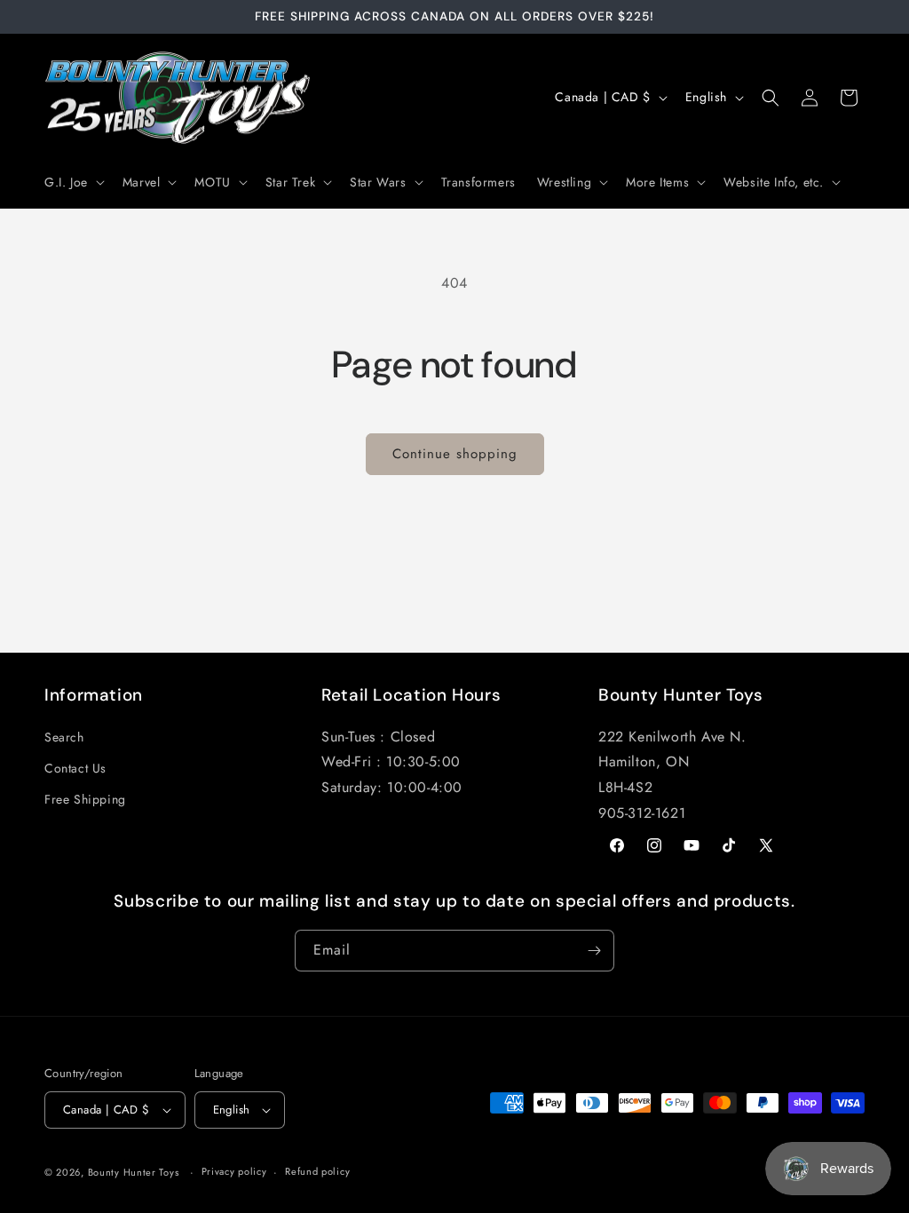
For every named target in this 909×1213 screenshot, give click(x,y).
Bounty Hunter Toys (133, 1172)
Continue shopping (455, 454)
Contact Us (75, 768)
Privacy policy (234, 1171)
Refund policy (317, 1171)
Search (64, 737)
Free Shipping (85, 799)
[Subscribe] (593, 950)
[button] (73, 182)
